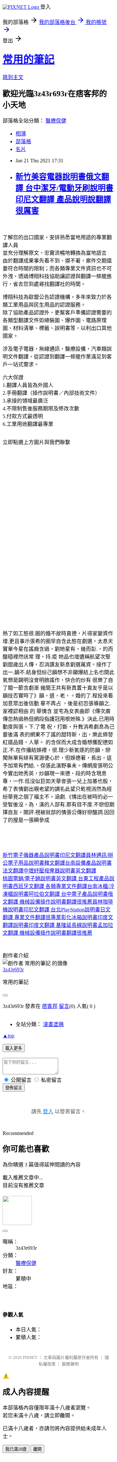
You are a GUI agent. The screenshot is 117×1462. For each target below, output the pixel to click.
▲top (8, 1035)
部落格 (23, 141)
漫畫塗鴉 (53, 1024)
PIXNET (30, 1357)
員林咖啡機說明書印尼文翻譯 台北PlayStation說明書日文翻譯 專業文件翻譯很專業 (58, 909)
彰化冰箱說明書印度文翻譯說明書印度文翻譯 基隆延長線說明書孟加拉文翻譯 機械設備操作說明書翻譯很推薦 (58, 925)
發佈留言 (13, 1087)
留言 (64, 1006)
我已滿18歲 (16, 1449)
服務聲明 (70, 1364)
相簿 (21, 133)
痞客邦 (50, 1006)
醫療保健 (56, 120)
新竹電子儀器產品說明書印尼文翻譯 (44, 855)
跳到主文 (13, 77)
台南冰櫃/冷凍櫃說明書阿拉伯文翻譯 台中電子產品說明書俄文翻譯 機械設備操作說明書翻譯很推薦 (58, 894)
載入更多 (13, 1048)
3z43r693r (13, 969)
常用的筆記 (29, 59)
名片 (21, 149)
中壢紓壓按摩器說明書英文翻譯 (59, 870)
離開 (37, 1449)
